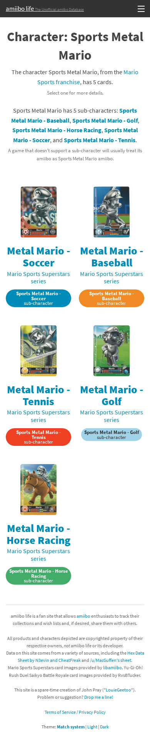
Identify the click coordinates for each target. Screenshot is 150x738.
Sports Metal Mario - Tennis (99, 140)
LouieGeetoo (118, 690)
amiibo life (45, 8)
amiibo (83, 616)
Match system (71, 727)
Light (92, 727)
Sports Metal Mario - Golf (105, 120)
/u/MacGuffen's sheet (110, 660)
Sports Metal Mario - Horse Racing (57, 130)
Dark (104, 727)
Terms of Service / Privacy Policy (75, 712)
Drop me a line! (98, 697)
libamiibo (112, 667)
